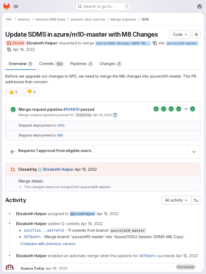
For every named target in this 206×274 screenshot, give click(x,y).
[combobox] (176, 200)
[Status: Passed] (13, 109)
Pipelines (80, 63)
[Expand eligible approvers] (193, 152)
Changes (110, 63)
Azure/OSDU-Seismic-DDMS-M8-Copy (123, 43)
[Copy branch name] (155, 43)
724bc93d (83, 115)
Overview (20, 63)
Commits (50, 63)
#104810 (71, 109)
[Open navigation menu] (16, 6)
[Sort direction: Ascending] (196, 200)
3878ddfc (32, 236)
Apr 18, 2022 (24, 49)
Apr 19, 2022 (102, 115)
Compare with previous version (48, 243)
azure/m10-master (182, 43)
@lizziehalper (82, 213)
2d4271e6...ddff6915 (44, 230)
